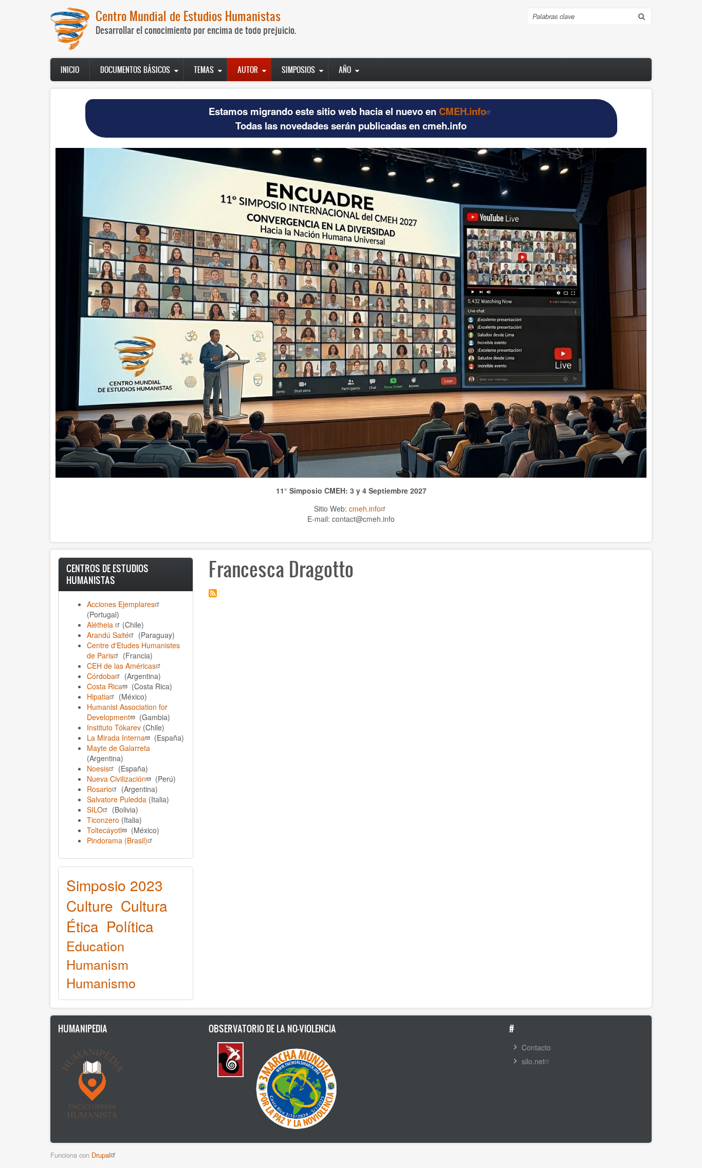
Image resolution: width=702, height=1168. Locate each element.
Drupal (100, 1155)
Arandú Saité (108, 635)
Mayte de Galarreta (118, 748)
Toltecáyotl (104, 830)
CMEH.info (462, 111)
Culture (89, 905)
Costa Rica (104, 686)
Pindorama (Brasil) (117, 840)
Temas (204, 69)
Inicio (70, 69)
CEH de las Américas (121, 666)
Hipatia (98, 696)
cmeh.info (365, 508)
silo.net (533, 1061)
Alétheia (101, 624)
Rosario (99, 789)
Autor (247, 69)
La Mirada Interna (116, 737)
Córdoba (101, 676)
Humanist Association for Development (127, 712)
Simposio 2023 (114, 885)
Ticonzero (103, 820)
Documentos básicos (135, 69)
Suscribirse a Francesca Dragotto (213, 593)
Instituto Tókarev (114, 727)
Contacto (536, 1047)
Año (345, 69)
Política (130, 926)
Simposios (298, 69)
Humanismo (101, 982)
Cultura (144, 905)
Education (95, 945)
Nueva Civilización (116, 779)
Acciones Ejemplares (121, 604)
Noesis (98, 768)
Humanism (97, 964)
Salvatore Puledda (116, 799)
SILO (95, 809)
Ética (82, 926)
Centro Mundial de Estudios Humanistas (188, 15)
